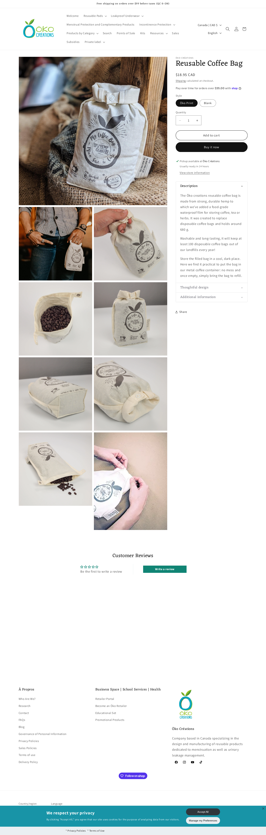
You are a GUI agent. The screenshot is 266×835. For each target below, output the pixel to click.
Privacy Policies (29, 741)
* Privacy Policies (76, 830)
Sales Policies (28, 748)
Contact (24, 713)
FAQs (22, 720)
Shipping (181, 80)
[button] (95, 16)
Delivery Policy (28, 762)
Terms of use (27, 755)
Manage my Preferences (203, 820)
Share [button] (183, 312)
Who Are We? (27, 699)
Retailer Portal (104, 699)
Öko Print (186, 103)
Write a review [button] (164, 569)
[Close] (263, 808)
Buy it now (211, 147)
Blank (208, 103)
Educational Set (105, 713)
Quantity (181, 112)
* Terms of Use (96, 830)
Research (25, 706)
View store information (195, 173)
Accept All (202, 811)
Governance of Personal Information (43, 734)
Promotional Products (109, 720)
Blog (22, 727)
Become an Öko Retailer (111, 706)
